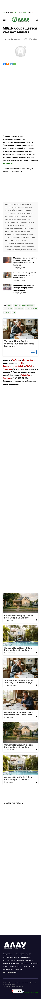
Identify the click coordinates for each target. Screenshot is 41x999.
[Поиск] (37, 19)
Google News (29, 360)
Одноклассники (10, 366)
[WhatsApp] (14, 64)
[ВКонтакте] (4, 64)
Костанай (19, 309)
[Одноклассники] (7, 64)
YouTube (16, 360)
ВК (22, 363)
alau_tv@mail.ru (16, 969)
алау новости (28, 305)
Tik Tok (29, 366)
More (33, 352)
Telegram (7, 378)
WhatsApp (25, 375)
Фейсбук (21, 366)
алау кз (17, 305)
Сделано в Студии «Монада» (13, 986)
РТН (14, 312)
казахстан (7, 309)
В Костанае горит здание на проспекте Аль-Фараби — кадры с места (24, 275)
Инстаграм (7, 369)
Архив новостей (9, 972)
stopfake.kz (8, 163)
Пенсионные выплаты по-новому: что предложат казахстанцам (23, 287)
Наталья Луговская (11, 39)
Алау (9, 305)
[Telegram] (11, 64)
